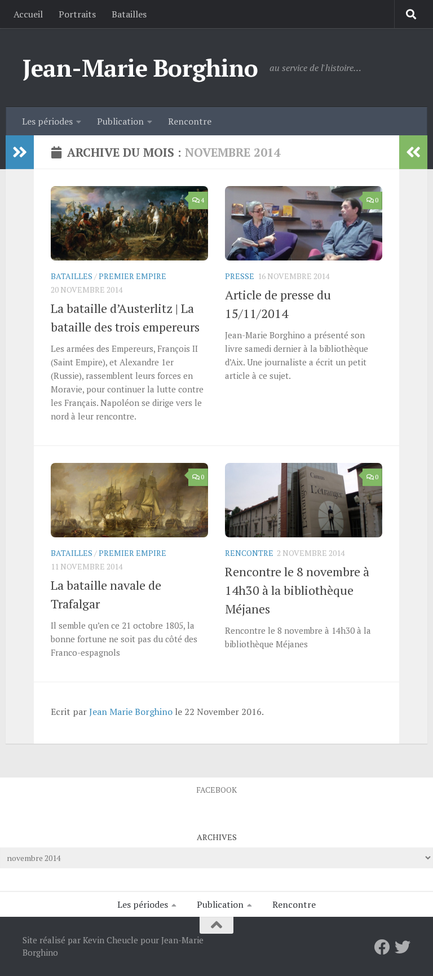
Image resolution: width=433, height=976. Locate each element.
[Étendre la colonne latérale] (20, 152)
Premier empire (132, 276)
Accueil (28, 14)
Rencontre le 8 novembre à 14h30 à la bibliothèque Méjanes (297, 590)
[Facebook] (382, 947)
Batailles (129, 14)
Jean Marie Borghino (131, 711)
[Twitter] (402, 947)
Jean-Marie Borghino (140, 67)
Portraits (77, 14)
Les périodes (47, 121)
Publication (120, 121)
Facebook (216, 789)
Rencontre (189, 121)
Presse (239, 276)
